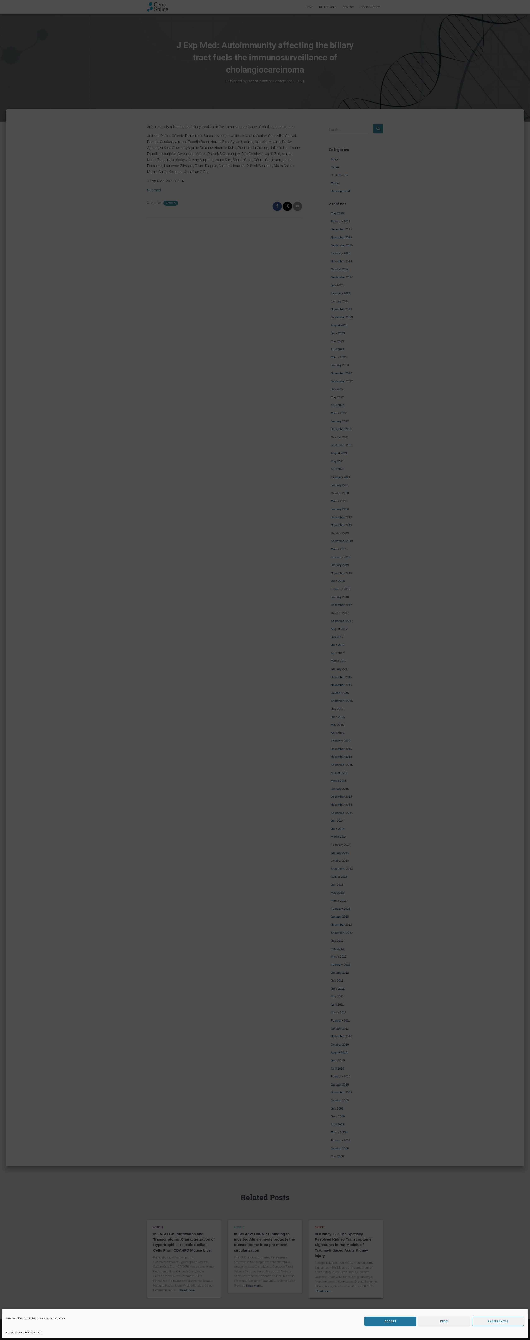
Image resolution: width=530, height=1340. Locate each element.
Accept (390, 1321)
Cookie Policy (14, 1332)
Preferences (498, 1321)
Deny (444, 1321)
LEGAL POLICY (33, 1332)
